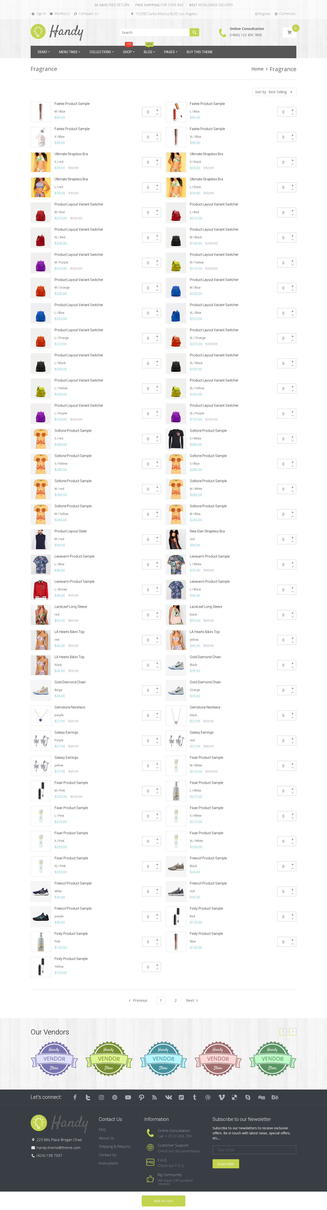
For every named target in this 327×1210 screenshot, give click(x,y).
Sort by (260, 92)
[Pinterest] (115, 1097)
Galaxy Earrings (66, 732)
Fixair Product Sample (206, 757)
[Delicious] (234, 1097)
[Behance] (274, 1097)
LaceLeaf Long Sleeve (71, 607)
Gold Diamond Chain (205, 657)
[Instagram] (101, 1097)
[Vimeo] (221, 1097)
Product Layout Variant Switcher (79, 204)
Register (265, 13)
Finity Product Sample (206, 908)
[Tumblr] (194, 1097)
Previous (140, 1000)
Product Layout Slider (71, 531)
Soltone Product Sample (73, 431)
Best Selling (278, 92)
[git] (181, 1097)
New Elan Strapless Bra (207, 531)
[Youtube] (128, 1097)
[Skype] (248, 1097)
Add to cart (163, 1201)
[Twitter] (88, 1097)
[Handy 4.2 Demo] (57, 32)
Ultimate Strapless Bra (71, 154)
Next (190, 1000)
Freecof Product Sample (208, 858)
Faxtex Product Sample (72, 104)
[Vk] (168, 1097)
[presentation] (283, 1031)
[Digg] (261, 1097)
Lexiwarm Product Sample (74, 556)
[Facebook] (75, 1097)
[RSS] (155, 1097)
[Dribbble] (208, 1097)
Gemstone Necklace (70, 707)
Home (257, 69)
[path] (141, 1097)
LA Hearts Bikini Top (70, 632)
